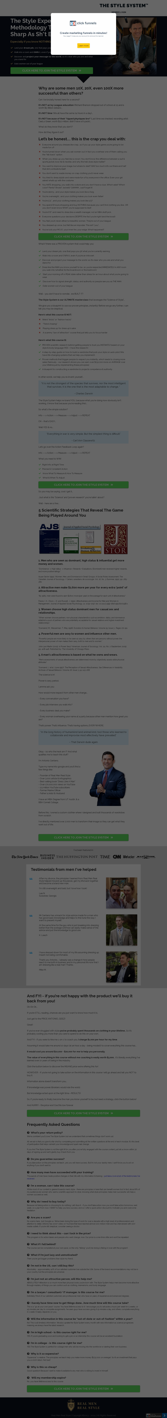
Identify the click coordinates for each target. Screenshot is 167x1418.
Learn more (83, 46)
